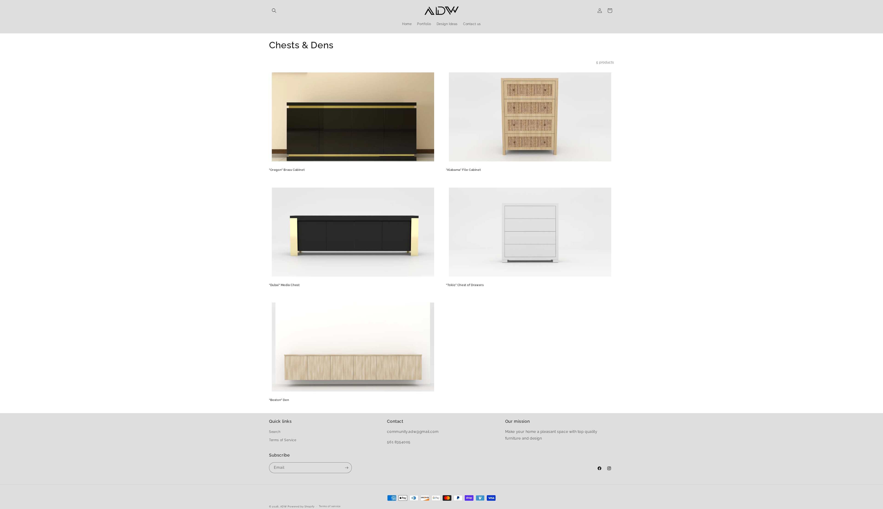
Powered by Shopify (301, 506)
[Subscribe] (346, 467)
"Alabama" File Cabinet (463, 170)
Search (275, 432)
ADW (283, 506)
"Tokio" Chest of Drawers (465, 285)
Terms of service (330, 506)
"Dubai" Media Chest (284, 285)
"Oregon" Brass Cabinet (287, 170)
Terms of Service (282, 440)
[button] (274, 11)
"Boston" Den (279, 400)
